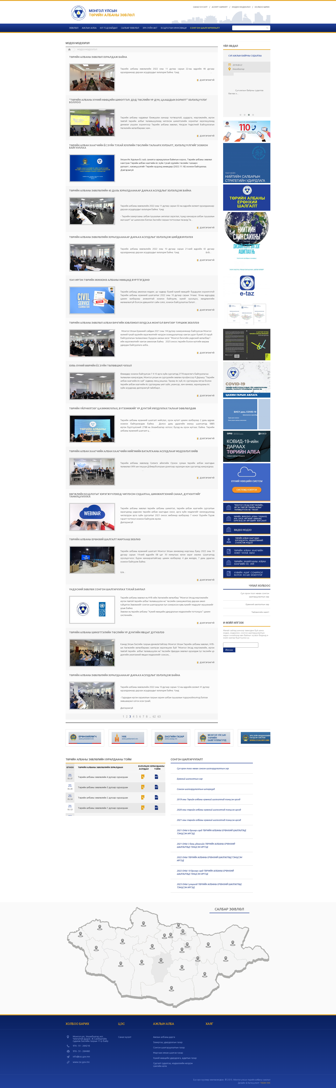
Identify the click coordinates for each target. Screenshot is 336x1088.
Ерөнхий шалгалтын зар (257, 604)
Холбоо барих (262, 7)
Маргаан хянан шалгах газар (168, 1052)
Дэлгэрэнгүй (207, 80)
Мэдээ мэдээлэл (241, 7)
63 (159, 716)
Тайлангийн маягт (260, 612)
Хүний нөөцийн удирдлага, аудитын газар (175, 1058)
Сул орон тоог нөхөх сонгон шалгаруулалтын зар (203, 768)
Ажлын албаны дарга (164, 1037)
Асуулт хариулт (220, 7)
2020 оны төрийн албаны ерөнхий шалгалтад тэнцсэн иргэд (209, 809)
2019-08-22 (230, 65)
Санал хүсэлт (200, 7)
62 (154, 716)
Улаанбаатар (231, 69)
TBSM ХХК (265, 1083)
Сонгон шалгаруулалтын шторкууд (196, 789)
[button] (240, 115)
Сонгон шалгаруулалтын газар (169, 1047)
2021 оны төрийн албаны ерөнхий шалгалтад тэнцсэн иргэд (209, 820)
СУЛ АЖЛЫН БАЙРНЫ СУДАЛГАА (237, 56)
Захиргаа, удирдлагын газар (168, 1042)
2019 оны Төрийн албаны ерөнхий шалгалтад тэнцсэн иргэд (208, 799)
